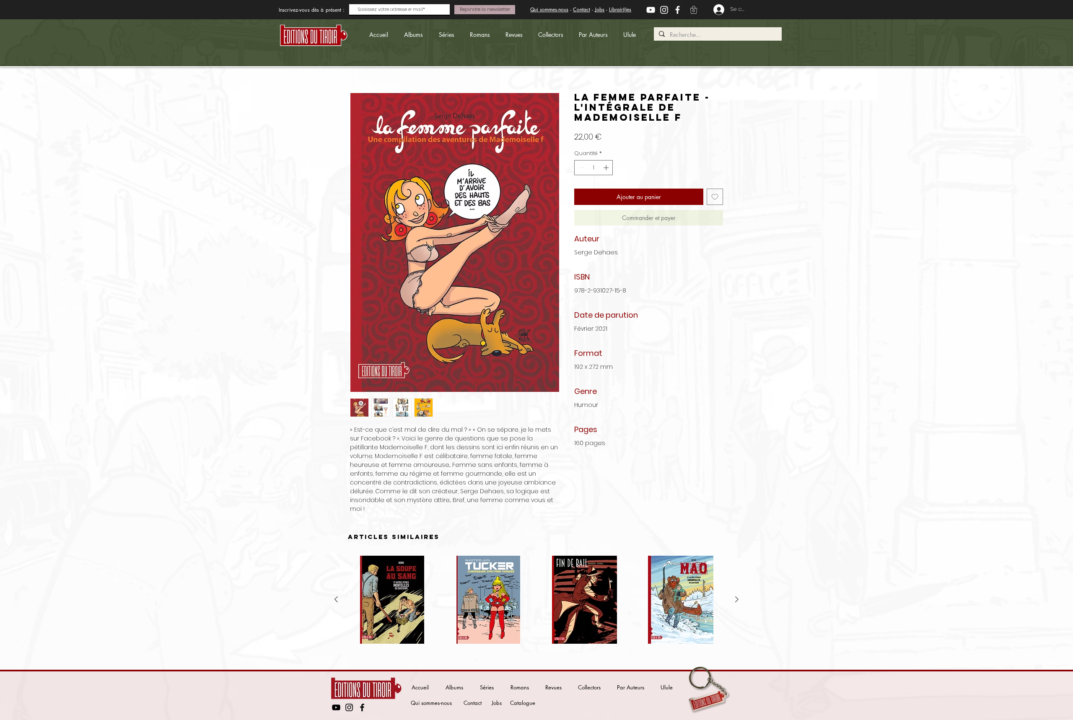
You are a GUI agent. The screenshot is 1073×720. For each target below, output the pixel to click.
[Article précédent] (336, 599)
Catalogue (522, 703)
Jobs (599, 9)
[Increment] (607, 168)
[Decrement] (580, 168)
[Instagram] (664, 10)
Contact (581, 9)
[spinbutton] (594, 168)
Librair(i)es (620, 9)
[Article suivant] (737, 599)
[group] (536, 599)
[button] (693, 10)
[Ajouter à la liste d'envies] (715, 197)
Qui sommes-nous (549, 9)
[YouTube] (650, 10)
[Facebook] (677, 10)
